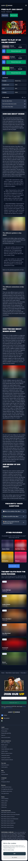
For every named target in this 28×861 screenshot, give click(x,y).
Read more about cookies (8, 849)
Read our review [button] (13, 47)
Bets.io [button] (12, 67)
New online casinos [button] (5, 742)
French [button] (2, 779)
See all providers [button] (13, 566)
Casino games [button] (4, 767)
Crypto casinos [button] (4, 751)
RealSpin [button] (12, 56)
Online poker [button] (4, 802)
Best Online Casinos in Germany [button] (8, 812)
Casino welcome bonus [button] (6, 787)
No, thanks (14, 857)
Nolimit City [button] (9, 11)
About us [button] (3, 735)
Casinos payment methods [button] (7, 759)
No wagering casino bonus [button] (7, 789)
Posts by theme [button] (4, 774)
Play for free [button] (5, 15)
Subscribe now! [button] (13, 702)
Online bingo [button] (4, 805)
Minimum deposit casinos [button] (6, 753)
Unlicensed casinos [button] (5, 755)
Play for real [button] (13, 15)
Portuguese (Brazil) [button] (5, 781)
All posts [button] (3, 772)
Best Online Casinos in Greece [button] (8, 816)
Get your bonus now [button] (16, 51)
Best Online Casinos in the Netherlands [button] (9, 818)
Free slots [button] (23, 672)
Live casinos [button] (4, 746)
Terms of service (9, 707)
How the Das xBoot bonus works (9, 103)
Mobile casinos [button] (4, 744)
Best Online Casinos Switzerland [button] (8, 823)
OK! (14, 853)
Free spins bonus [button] (5, 793)
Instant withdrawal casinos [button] (7, 749)
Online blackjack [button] (4, 798)
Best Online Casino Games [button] (12, 672)
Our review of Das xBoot (7, 106)
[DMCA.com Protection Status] (14, 722)
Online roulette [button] (4, 800)
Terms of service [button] (4, 728)
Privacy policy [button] (4, 731)
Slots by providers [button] (5, 764)
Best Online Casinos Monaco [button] (7, 827)
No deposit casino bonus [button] (6, 791)
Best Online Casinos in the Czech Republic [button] (10, 814)
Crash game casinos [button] (5, 757)
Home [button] (2, 672)
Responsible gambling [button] (6, 733)
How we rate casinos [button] (5, 737)
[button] (6, 5)
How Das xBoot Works (7, 101)
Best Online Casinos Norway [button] (7, 825)
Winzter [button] (12, 46)
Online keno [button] (4, 807)
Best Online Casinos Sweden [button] (7, 820)
